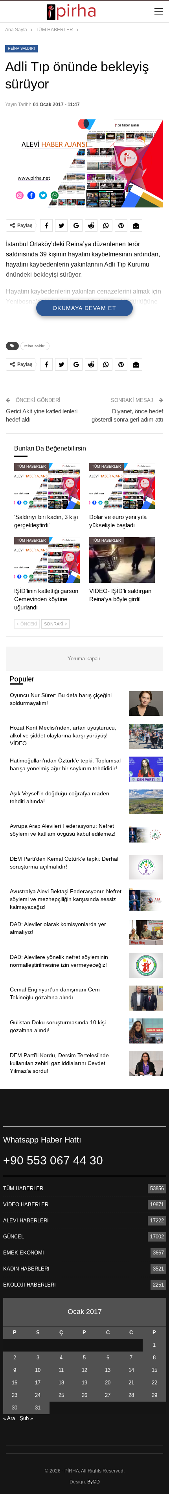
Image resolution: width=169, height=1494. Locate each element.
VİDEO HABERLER (25, 1204)
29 (154, 1395)
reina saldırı (21, 48)
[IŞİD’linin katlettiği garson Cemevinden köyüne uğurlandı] (47, 560)
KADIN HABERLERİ (26, 1269)
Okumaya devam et (84, 308)
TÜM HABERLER (31, 467)
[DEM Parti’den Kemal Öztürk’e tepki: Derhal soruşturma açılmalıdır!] (146, 867)
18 (61, 1383)
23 (14, 1395)
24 (37, 1395)
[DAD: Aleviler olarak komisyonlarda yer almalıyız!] (146, 932)
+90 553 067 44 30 (53, 1160)
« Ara (9, 1418)
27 (107, 1395)
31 (37, 1408)
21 (131, 1383)
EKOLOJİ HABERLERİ (29, 1285)
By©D (93, 1482)
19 (84, 1383)
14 (131, 1370)
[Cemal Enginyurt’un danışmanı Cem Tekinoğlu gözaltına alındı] (146, 998)
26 (84, 1395)
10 (37, 1370)
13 (107, 1370)
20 (107, 1383)
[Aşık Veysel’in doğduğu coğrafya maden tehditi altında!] (146, 802)
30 (14, 1408)
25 (61, 1395)
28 (131, 1395)
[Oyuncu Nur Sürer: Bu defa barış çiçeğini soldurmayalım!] (146, 703)
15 (154, 1370)
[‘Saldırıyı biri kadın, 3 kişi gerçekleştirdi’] (47, 486)
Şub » (26, 1418)
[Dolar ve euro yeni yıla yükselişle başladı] (122, 486)
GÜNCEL (13, 1237)
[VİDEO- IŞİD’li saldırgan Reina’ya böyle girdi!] (122, 560)
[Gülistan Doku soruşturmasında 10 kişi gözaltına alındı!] (146, 1030)
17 (37, 1383)
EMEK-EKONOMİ (23, 1253)
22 (154, 1383)
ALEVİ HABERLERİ (26, 1221)
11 (61, 1370)
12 (84, 1370)
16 (14, 1383)
